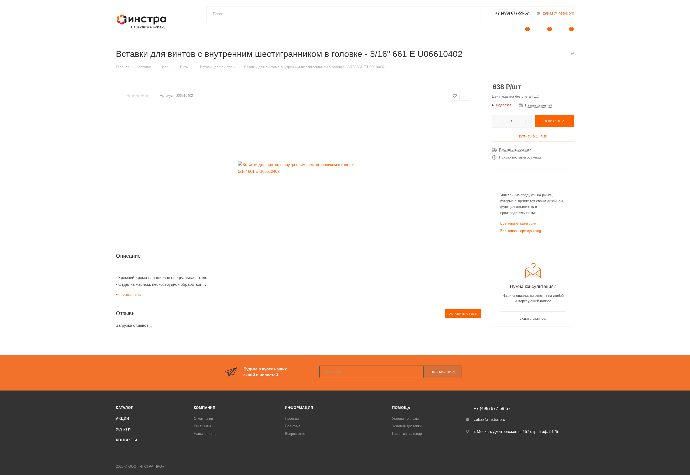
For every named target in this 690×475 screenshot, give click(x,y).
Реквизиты (202, 426)
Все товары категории (518, 223)
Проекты (292, 419)
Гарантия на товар (407, 434)
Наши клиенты (205, 434)
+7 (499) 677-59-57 (512, 13)
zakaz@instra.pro (558, 13)
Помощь (401, 408)
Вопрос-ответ (296, 434)
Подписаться (443, 371)
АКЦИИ (122, 419)
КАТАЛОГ (124, 408)
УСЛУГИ (123, 429)
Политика (292, 426)
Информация (299, 408)
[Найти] (471, 13)
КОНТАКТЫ (126, 440)
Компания (204, 408)
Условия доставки (407, 426)
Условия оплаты (405, 419)
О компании (203, 419)
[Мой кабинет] (505, 29)
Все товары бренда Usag (520, 231)
